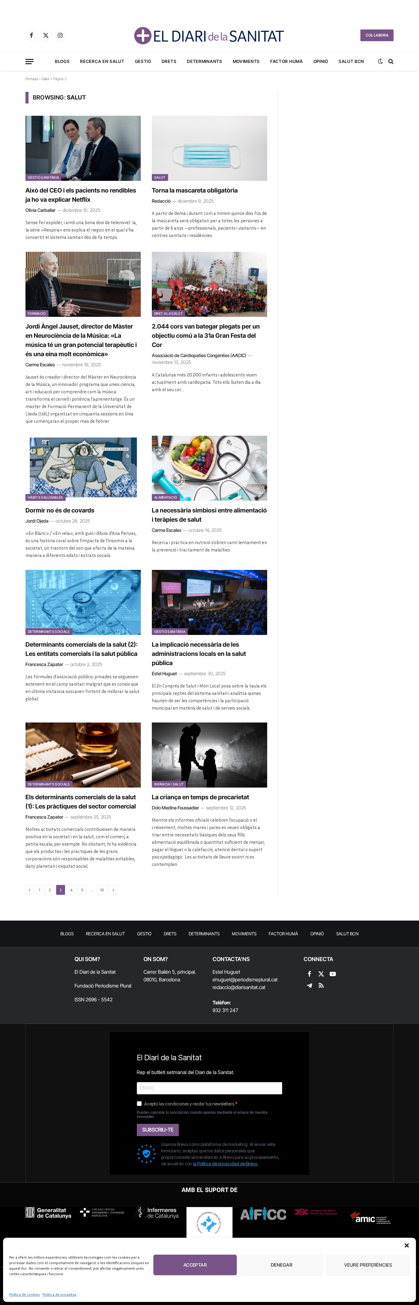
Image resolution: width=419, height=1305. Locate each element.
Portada (31, 78)
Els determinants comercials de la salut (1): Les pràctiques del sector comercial (80, 801)
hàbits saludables (45, 497)
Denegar (281, 1265)
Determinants (204, 61)
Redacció (161, 201)
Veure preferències (368, 1265)
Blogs (62, 61)
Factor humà (286, 61)
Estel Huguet (164, 673)
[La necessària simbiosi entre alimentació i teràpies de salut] (209, 468)
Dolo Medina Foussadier (175, 808)
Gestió (143, 61)
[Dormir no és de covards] (83, 468)
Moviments (246, 61)
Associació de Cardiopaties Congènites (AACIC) (199, 355)
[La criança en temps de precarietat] (209, 755)
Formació (37, 313)
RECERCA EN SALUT (102, 61)
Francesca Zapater (44, 664)
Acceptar (195, 1265)
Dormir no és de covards (59, 510)
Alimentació (165, 497)
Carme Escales (40, 365)
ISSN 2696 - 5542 (94, 999)
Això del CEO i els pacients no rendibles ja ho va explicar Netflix (80, 195)
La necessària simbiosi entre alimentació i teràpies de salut (209, 515)
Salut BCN (351, 61)
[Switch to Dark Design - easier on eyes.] (380, 61)
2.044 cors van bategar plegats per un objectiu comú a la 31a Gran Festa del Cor (206, 336)
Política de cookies (24, 1294)
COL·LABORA (377, 35)
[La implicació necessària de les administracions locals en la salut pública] (209, 602)
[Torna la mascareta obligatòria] (209, 148)
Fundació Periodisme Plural (103, 986)
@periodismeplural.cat (254, 979)
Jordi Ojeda (36, 521)
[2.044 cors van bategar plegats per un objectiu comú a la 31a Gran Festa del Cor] (209, 284)
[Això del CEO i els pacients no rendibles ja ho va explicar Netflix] (83, 148)
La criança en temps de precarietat (200, 797)
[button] (407, 1245)
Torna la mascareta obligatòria (195, 190)
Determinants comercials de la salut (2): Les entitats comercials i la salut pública (81, 649)
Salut (45, 78)
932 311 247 (225, 1010)
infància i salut (169, 784)
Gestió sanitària (43, 177)
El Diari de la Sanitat (95, 972)
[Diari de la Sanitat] (209, 35)
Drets (169, 61)
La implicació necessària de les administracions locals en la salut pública (199, 654)
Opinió (320, 61)
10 (102, 889)
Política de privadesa (59, 1294)
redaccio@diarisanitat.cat (239, 987)
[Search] (390, 61)
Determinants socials (49, 631)
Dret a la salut (168, 313)
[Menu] (29, 61)
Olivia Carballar (40, 210)
